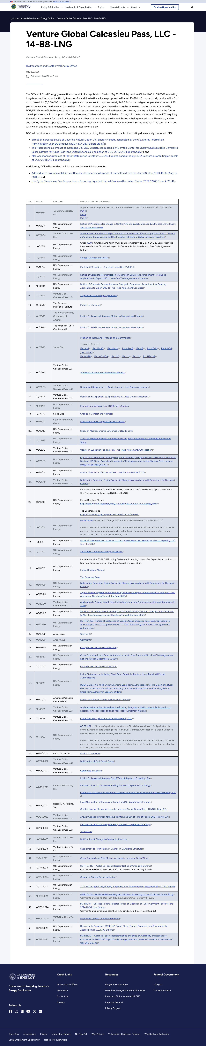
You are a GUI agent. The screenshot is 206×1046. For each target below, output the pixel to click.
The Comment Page (90, 577)
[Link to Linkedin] (22, 1011)
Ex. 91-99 (85, 356)
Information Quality (61, 1034)
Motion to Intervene (90, 305)
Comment (85, 634)
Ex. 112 (136, 356)
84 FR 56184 (86, 520)
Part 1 (83, 211)
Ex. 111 (125, 356)
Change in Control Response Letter (97, 877)
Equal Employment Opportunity (24, 1039)
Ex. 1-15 (84, 348)
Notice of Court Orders (55, 1039)
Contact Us (62, 996)
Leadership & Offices (67, 984)
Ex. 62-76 (166, 348)
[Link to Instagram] (16, 1011)
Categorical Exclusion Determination (98, 647)
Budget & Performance (116, 984)
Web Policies (98, 1034)
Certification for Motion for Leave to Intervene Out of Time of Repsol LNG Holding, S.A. (123, 809)
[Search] (192, 7)
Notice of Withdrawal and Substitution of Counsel (105, 699)
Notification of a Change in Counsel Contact (102, 421)
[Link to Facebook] (10, 1011)
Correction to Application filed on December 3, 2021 (106, 718)
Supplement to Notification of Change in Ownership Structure (111, 848)
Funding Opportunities (164, 7)
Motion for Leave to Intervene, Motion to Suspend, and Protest (111, 316)
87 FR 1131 (85, 726)
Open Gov (14, 1034)
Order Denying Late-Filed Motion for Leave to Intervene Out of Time (114, 858)
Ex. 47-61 (152, 348)
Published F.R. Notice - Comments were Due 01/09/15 (107, 267)
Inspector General (114, 1002)
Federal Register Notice (92, 570)
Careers (61, 1002)
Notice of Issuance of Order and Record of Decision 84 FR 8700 (112, 472)
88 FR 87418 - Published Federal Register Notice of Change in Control (115, 866)
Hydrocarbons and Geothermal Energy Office (51, 65)
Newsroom (62, 990)
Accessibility (29, 1034)
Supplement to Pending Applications (98, 295)
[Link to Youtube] (28, 1011)
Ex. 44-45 (127, 348)
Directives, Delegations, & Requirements (125, 990)
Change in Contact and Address (96, 413)
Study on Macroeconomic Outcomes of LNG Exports (106, 431)
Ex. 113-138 (149, 356)
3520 (89, 242)
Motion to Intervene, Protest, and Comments (105, 337)
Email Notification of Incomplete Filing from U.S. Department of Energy (115, 785)
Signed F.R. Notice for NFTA (94, 257)
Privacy (43, 1034)
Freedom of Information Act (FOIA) (122, 996)
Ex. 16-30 (98, 348)
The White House (162, 990)
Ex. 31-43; (112, 348)
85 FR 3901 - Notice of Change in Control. (101, 551)
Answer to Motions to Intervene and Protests (102, 372)
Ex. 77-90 (87, 352)
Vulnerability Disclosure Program (124, 1034)
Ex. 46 (139, 348)
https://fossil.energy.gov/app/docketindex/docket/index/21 (109, 514)
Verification (86, 831)
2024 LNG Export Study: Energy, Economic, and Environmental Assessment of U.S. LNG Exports (127, 886)
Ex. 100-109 (101, 356)
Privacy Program (113, 1008)
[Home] (21, 8)
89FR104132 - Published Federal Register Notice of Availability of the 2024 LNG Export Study (126, 894)
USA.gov (157, 984)
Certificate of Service (91, 770)
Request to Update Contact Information (100, 918)
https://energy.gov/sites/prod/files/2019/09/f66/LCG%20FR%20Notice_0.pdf (118, 503)
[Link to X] (34, 1011)
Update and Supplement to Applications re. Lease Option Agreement (114, 387)
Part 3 (83, 218)
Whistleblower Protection (156, 1034)
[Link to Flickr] (40, 1011)
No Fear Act (81, 1034)
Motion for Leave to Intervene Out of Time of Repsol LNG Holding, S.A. (115, 778)
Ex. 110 (115, 356)
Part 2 (83, 214)
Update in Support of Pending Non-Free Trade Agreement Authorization (116, 449)
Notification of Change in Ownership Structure (103, 839)
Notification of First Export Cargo (96, 761)
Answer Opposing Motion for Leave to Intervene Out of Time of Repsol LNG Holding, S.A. (124, 816)
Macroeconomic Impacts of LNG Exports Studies (104, 406)
